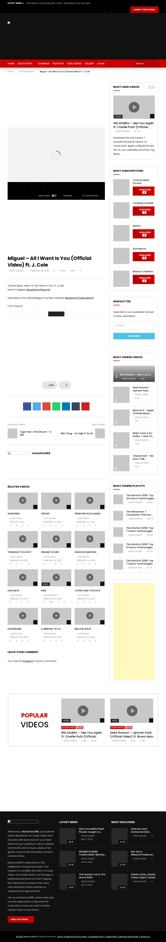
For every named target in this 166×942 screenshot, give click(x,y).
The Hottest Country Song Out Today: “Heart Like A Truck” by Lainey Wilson (58, 3)
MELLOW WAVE (83, 628)
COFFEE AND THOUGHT (88, 590)
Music (80, 727)
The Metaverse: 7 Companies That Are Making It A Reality (138, 514)
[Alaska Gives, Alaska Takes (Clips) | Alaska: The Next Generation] (119, 882)
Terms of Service (65, 936)
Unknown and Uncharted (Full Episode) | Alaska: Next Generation (144, 833)
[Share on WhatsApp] (56, 406)
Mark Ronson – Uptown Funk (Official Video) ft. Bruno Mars (143, 392)
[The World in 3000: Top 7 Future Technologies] (118, 532)
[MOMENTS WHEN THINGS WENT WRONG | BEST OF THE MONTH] (67, 859)
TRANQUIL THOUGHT (19, 552)
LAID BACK (13, 590)
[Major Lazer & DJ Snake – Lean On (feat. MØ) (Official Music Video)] (121, 440)
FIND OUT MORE (20, 919)
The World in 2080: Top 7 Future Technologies (139, 562)
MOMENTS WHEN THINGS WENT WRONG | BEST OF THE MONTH (92, 854)
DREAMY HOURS (50, 552)
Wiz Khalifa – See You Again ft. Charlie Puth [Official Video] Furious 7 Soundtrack (134, 127)
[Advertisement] (112, 35)
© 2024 (19, 936)
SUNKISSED (14, 513)
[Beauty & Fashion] (121, 279)
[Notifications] (120, 9)
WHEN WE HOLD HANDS (88, 513)
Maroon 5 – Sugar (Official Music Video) (143, 413)
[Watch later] (114, 9)
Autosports (139, 248)
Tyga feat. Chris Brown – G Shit (35, 433)
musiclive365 (17, 270)
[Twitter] (101, 9)
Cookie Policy (111, 936)
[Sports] (121, 233)
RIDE (43, 590)
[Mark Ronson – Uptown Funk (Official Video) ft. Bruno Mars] (121, 395)
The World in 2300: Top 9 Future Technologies (139, 546)
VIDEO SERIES (74, 63)
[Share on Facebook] (27, 406)
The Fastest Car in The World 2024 (92, 876)
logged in (28, 661)
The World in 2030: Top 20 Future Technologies (140, 497)
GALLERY (89, 63)
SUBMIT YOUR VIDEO (144, 9)
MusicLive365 (30, 936)
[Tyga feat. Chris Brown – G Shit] (12, 433)
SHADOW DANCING (85, 552)
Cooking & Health (143, 203)
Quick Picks (25, 63)
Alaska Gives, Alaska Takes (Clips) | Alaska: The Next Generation (144, 877)
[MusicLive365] (16, 24)
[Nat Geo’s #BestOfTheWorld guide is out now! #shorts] (119, 859)
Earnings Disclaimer (128, 936)
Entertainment (26, 71)
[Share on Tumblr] (76, 406)
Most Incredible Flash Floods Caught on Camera (91, 832)
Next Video (98, 424)
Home (11, 71)
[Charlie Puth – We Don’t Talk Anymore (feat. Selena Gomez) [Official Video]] (121, 463)
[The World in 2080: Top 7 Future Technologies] (118, 565)
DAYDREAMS (14, 628)
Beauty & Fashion (143, 271)
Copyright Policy (96, 936)
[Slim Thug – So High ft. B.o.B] (100, 433)
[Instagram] (107, 9)
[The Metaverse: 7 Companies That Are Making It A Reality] (118, 516)
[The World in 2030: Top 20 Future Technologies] (118, 499)
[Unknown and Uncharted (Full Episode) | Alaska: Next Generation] (119, 836)
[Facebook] (94, 9)
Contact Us (144, 936)
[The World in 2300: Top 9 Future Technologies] (118, 548)
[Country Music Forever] (121, 187)
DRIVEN (45, 513)
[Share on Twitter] (37, 406)
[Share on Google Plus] (46, 406)
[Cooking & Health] (121, 210)
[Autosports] (121, 256)
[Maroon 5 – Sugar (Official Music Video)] (121, 417)
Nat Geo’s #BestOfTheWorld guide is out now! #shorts (142, 856)
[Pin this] (85, 406)
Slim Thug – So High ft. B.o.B (77, 433)
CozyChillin (16, 518)
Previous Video (16, 424)
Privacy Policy (80, 936)
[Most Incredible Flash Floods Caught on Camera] (67, 836)
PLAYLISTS (58, 63)
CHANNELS (43, 63)
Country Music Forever (141, 181)
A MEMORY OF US (50, 628)
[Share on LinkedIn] (66, 406)
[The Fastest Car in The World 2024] (67, 882)
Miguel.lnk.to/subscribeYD (79, 298)
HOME (11, 63)
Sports (137, 225)
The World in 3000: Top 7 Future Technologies (139, 529)
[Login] (127, 9)
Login (100, 63)
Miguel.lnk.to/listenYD (38, 289)
